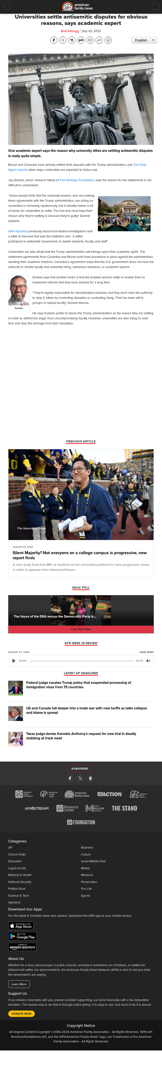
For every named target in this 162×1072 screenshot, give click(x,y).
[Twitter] (80, 778)
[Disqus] (81, 384)
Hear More (147, 652)
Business (87, 847)
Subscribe (80, 768)
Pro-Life (86, 889)
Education (15, 861)
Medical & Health (19, 875)
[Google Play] (23, 937)
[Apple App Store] (22, 926)
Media (85, 868)
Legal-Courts (17, 868)
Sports (85, 896)
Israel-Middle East (93, 861)
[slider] (81, 661)
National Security (19, 882)
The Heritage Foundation (77, 180)
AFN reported (17, 231)
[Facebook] (70, 778)
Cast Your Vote (81, 629)
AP (10, 847)
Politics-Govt (16, 889)
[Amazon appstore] (22, 948)
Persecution (89, 882)
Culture (86, 854)
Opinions (14, 902)
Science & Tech (18, 896)
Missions (87, 875)
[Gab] (90, 778)
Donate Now (21, 1014)
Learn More (18, 984)
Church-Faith (17, 854)
